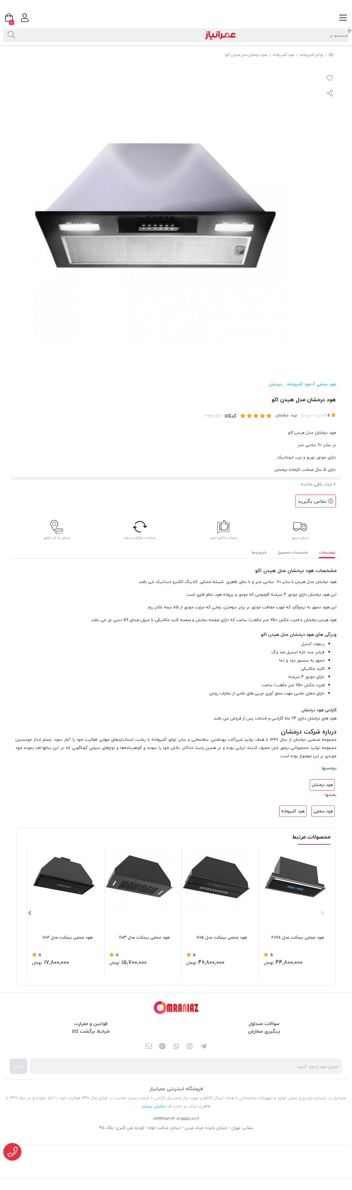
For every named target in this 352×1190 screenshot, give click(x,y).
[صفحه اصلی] (331, 54)
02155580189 (187, 1118)
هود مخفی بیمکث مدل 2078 (297, 937)
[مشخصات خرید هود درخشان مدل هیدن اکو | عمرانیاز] (176, 1007)
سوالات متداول (264, 1023)
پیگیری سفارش (264, 1031)
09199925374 (164, 1118)
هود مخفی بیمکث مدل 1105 (221, 937)
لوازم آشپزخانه (311, 54)
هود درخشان (322, 784)
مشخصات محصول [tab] (293, 552)
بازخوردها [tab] (259, 552)
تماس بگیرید (313, 501)
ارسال (18, 1066)
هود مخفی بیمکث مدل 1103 (144, 937)
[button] (29, 912)
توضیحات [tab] (327, 552)
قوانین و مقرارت (91, 1023)
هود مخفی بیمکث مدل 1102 (67, 937)
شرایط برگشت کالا (91, 1031)
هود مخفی (326, 384)
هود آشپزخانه (283, 54)
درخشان (275, 384)
